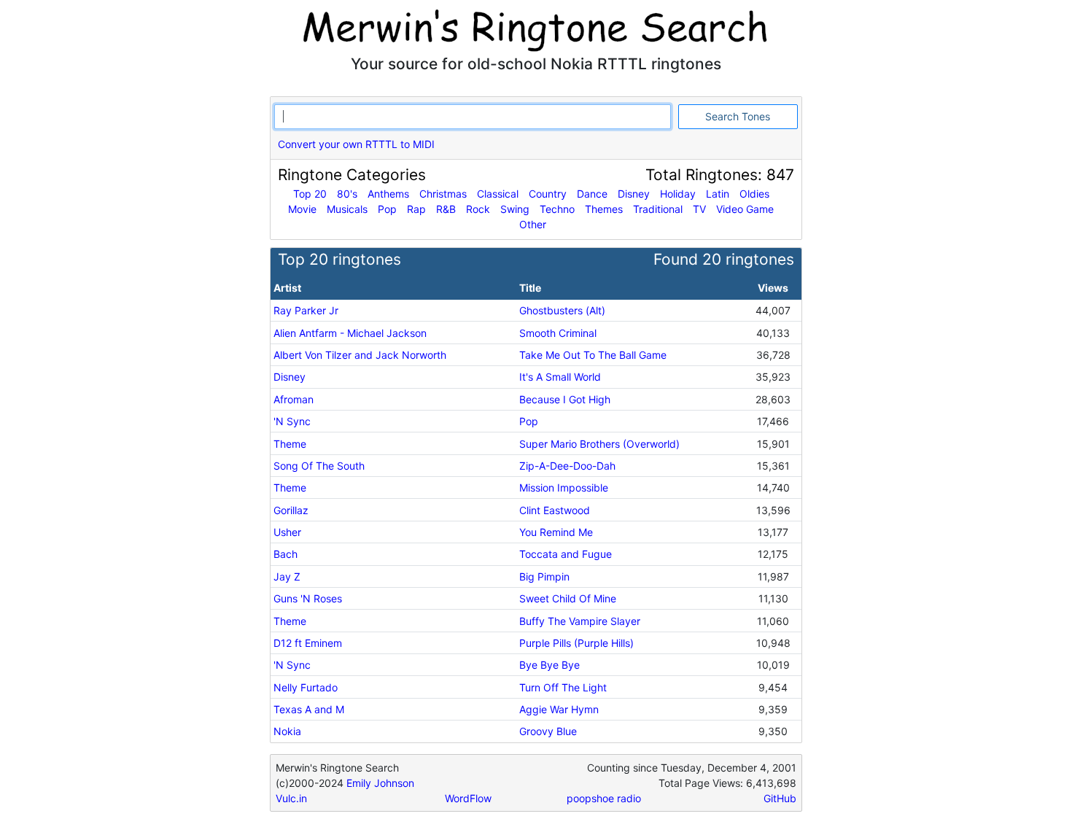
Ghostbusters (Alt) (562, 310)
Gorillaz (290, 510)
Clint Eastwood (554, 510)
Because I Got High (564, 399)
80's (347, 193)
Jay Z (286, 576)
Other (532, 224)
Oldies (754, 193)
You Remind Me (556, 532)
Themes (604, 209)
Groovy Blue (548, 731)
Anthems (388, 193)
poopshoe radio (604, 798)
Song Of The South (319, 465)
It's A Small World (560, 376)
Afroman (293, 399)
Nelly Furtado (305, 687)
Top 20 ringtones (339, 259)
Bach (285, 554)
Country (548, 193)
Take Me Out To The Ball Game (593, 355)
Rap (416, 209)
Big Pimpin (544, 576)
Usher (287, 532)
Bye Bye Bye (549, 665)
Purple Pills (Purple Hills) (576, 643)
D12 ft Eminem (307, 643)
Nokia (287, 731)
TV (699, 209)
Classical (497, 193)
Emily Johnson (380, 783)
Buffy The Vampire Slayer (579, 621)
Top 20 (310, 193)
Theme (289, 444)
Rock (478, 209)
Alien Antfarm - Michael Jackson (350, 333)
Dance (592, 193)
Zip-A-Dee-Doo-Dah (567, 465)
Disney (634, 193)
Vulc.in (291, 798)
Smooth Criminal (558, 333)
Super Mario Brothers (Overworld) (599, 444)
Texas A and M (308, 709)
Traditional (658, 209)
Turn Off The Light (563, 687)
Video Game (745, 209)
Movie (302, 209)
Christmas (443, 193)
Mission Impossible (563, 487)
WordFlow (468, 798)
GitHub (780, 798)
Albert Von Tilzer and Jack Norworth (359, 355)
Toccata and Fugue (565, 554)
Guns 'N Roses (307, 598)
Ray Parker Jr (305, 310)
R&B (446, 209)
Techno (557, 209)
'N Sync (292, 421)
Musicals (347, 209)
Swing (514, 209)
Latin (717, 193)
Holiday (678, 193)
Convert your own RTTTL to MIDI (356, 144)
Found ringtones (723, 259)
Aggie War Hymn (559, 709)
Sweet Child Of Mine (567, 598)
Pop (387, 209)
